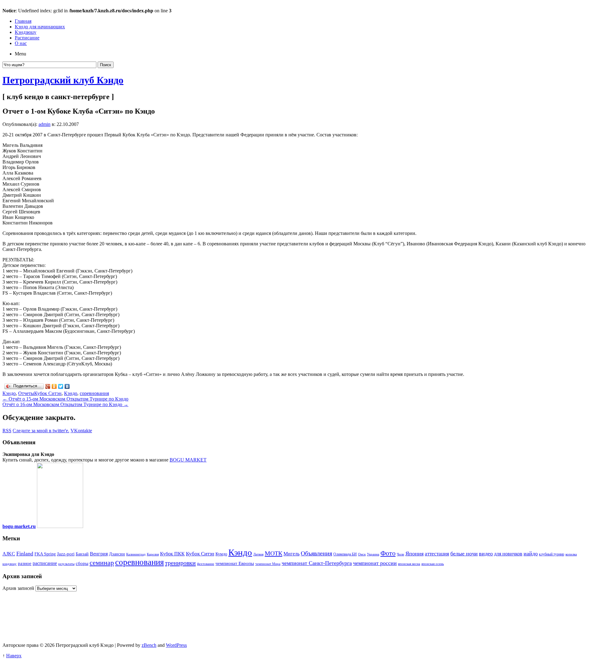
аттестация (437, 554)
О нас (21, 43)
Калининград (136, 554)
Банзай (82, 554)
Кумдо (221, 554)
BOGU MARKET (188, 459)
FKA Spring (45, 554)
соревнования (94, 393)
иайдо (531, 553)
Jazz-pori (65, 553)
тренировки (180, 562)
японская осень (432, 564)
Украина (373, 554)
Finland (24, 553)
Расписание (27, 37)
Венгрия (99, 554)
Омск (362, 554)
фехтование (205, 564)
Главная (23, 21)
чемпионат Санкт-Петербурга (317, 563)
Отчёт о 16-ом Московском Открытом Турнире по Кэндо (65, 404)
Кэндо (9, 393)
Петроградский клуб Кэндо (62, 80)
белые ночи (464, 553)
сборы (82, 563)
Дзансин (117, 554)
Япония (414, 553)
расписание (45, 563)
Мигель (291, 553)
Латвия (258, 554)
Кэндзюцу (25, 32)
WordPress (176, 645)
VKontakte (81, 430)
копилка (571, 554)
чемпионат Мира (267, 564)
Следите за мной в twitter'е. (41, 430)
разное (24, 563)
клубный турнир (551, 554)
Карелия (153, 554)
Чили (400, 554)
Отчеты (26, 393)
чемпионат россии (375, 563)
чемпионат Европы (234, 563)
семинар (102, 562)
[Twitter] (61, 386)
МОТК (273, 553)
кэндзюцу (9, 564)
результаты (66, 564)
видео (486, 553)
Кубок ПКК (172, 553)
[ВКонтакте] (67, 386)
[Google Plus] (48, 386)
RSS (6, 430)
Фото (388, 553)
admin (44, 124)
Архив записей (18, 588)
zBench (149, 645)
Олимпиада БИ (345, 554)
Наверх (14, 655)
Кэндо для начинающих (40, 26)
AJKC (8, 553)
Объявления (316, 553)
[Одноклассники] (54, 386)
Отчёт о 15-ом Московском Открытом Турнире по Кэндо (65, 398)
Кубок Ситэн (48, 393)
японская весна (409, 564)
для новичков (508, 553)
